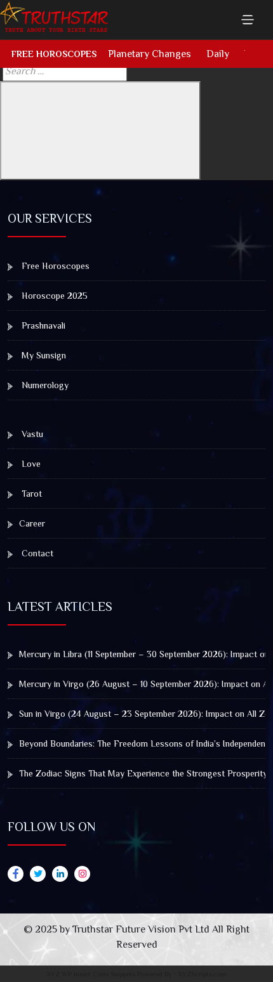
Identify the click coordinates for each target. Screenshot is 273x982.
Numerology (44, 385)
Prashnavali (42, 325)
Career (32, 523)
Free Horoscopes (54, 54)
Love (30, 464)
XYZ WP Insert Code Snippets (90, 974)
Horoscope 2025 (53, 296)
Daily (217, 54)
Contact (36, 553)
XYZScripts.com (202, 974)
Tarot (30, 493)
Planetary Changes (149, 54)
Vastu (31, 434)
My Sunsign (42, 355)
